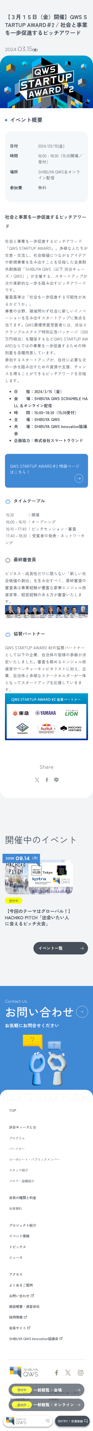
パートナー (17, 1148)
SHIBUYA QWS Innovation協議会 (33, 1338)
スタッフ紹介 (18, 1170)
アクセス (16, 1274)
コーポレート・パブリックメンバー (34, 1159)
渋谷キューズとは (22, 1126)
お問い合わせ (19, 1295)
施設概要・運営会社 (24, 1306)
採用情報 (16, 1316)
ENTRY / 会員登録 (70, 1421)
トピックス (17, 1246)
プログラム (17, 1138)
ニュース (16, 1257)
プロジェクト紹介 (22, 1225)
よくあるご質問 (21, 1285)
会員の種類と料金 (22, 1197)
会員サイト (17, 1327)
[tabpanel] (37, 890)
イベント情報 (19, 1235)
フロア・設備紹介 (21, 1181)
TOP (12, 1110)
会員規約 (15, 1208)
